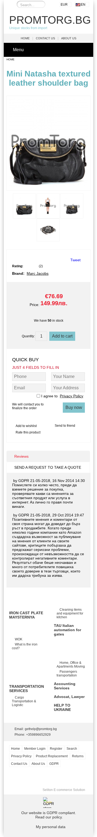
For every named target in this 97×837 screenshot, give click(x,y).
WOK (18, 639)
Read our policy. (49, 817)
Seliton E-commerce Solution (64, 790)
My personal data (50, 827)
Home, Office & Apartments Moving (71, 664)
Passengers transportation (67, 673)
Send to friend (65, 426)
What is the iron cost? (24, 646)
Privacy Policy (71, 396)
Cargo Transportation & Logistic (24, 701)
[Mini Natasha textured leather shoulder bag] (48, 185)
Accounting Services (64, 686)
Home (25, 38)
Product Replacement (52, 756)
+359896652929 (38, 735)
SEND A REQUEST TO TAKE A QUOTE (47, 467)
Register (56, 749)
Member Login (35, 749)
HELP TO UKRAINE (62, 707)
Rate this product (28, 432)
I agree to (62, 396)
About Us (68, 38)
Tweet (75, 260)
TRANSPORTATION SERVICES (26, 688)
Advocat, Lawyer (69, 696)
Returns (78, 756)
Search (72, 749)
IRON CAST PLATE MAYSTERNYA (26, 615)
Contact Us (45, 38)
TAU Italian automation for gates (67, 629)
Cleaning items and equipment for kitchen (70, 613)
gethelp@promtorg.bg (41, 729)
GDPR (54, 764)
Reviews (21, 456)
